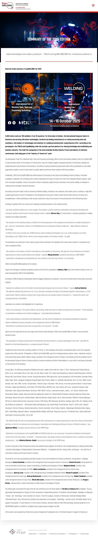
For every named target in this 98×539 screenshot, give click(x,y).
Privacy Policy (43, 534)
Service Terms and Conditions (57, 534)
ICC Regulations (73, 534)
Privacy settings (84, 534)
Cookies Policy (32, 534)
